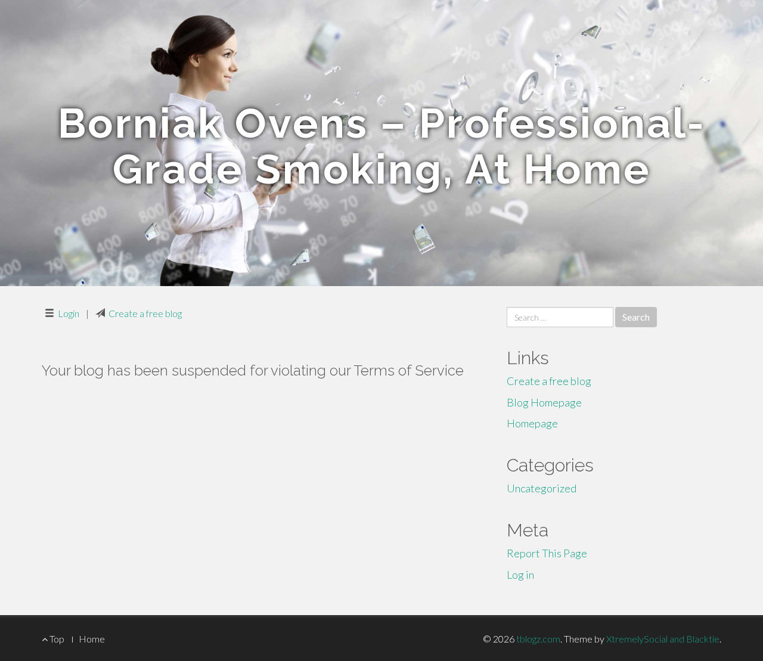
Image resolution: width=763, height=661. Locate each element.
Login (68, 313)
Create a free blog (145, 313)
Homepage (532, 423)
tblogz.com (538, 638)
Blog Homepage (544, 402)
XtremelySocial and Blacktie (662, 638)
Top (56, 638)
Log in (520, 574)
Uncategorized (541, 488)
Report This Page (547, 553)
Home (92, 638)
